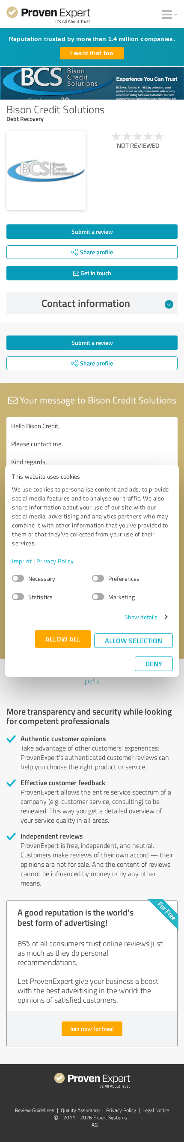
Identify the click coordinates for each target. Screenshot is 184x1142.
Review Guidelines (34, 1110)
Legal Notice (155, 1110)
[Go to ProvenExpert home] (48, 16)
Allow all (62, 639)
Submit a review (92, 231)
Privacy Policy (55, 561)
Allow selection (133, 640)
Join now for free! (92, 1028)
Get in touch (95, 273)
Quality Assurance (80, 1110)
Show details (141, 617)
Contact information (86, 303)
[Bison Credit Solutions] (46, 170)
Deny (153, 663)
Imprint (22, 561)
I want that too (91, 53)
